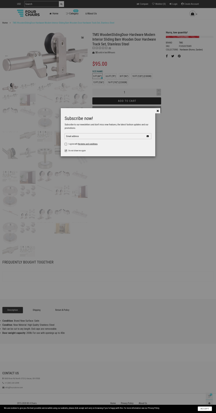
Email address (72, 136)
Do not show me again (77, 151)
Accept (205, 408)
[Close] (157, 110)
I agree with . (83, 144)
